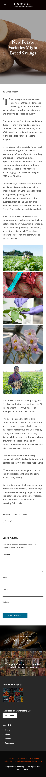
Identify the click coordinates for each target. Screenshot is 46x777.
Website (6, 602)
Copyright (11, 758)
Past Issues (9, 743)
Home (7, 730)
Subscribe (8, 761)
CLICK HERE (9, 715)
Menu (5, 5)
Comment (7, 554)
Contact (8, 738)
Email (5, 589)
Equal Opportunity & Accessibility (28, 761)
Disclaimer (34, 758)
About (7, 734)
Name (6, 577)
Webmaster (22, 758)
